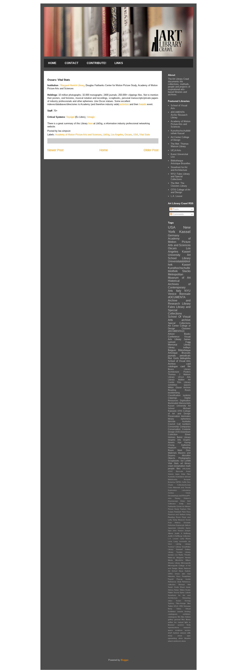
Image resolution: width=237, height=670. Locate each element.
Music (181, 568)
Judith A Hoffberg (183, 533)
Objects (171, 458)
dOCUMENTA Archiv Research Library (179, 115)
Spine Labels (185, 592)
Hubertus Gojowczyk (176, 525)
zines (183, 641)
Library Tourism (175, 552)
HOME (52, 63)
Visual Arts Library (179, 338)
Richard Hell (185, 584)
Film (179, 382)
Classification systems (179, 395)
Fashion (183, 509)
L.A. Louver (176, 196)
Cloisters (186, 328)
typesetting (172, 638)
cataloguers (172, 614)
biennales (186, 416)
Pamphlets (186, 576)
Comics (171, 493)
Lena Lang (173, 541)
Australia (171, 477)
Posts (175, 209)
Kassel (185, 232)
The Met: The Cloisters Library (179, 184)
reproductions (173, 627)
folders (188, 617)
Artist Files (186, 474)
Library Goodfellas (183, 547)
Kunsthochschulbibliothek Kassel (180, 132)
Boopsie (187, 479)
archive (186, 319)
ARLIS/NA (186, 469)
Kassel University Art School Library (179, 255)
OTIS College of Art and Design (180, 191)
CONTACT (71, 63)
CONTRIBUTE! (96, 63)
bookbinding (174, 393)
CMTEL (178, 482)
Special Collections (179, 323)
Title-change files (183, 603)
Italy (178, 290)
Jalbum (188, 525)
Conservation (174, 429)
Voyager (70, 117)
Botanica (171, 482)
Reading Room (179, 390)
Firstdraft (177, 512)
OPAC (170, 574)
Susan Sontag (183, 601)
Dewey (177, 498)
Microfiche (179, 560)
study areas (175, 636)
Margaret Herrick (183, 558)
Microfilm (186, 455)
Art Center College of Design (180, 138)
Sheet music (185, 587)
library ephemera (179, 419)
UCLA (176, 606)
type (189, 636)
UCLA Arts (176, 150)
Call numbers (184, 424)
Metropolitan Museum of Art (179, 276)
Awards (143, 104)
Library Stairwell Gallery (179, 549)
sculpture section (183, 630)
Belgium (172, 350)
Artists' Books (179, 334)
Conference (173, 336)
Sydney (171, 603)
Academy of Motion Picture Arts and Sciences (78, 134)
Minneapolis (186, 563)
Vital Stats (144, 134)
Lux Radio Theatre (183, 555)
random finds (184, 625)
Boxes (171, 369)
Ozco (178, 576)
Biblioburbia (172, 479)
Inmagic (91, 117)
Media (170, 560)
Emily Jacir (185, 504)
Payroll (170, 579)
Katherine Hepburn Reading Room (179, 447)
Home (103, 150)
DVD (177, 432)
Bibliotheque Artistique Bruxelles (180, 162)
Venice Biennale (179, 293)
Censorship (173, 426)
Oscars (128, 134)
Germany (173, 235)
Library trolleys (179, 347)
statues (183, 633)
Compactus (185, 426)
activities (124, 104)
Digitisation (185, 400)
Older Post (151, 150)
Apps (177, 474)
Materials (172, 453)
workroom (177, 641)
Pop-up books (184, 579)
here (90, 123)
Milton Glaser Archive (179, 387)
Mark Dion (184, 450)
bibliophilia (185, 358)
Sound (176, 592)
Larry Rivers (185, 539)
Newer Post (55, 150)
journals (172, 355)
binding (188, 611)
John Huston (178, 531)
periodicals (185, 355)
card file (185, 366)
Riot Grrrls (173, 358)
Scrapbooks (173, 461)
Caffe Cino (186, 482)
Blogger (124, 660)
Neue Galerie (185, 571)
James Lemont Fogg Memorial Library (179, 342)
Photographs (184, 458)
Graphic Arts (174, 440)
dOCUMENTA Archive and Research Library (179, 300)
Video (178, 609)
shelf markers (173, 633)
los (175, 622)
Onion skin (180, 574)
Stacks (186, 271)
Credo (188, 493)
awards (180, 611)
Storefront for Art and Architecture (179, 168)
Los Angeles (117, 134)
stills (189, 633)
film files (181, 617)
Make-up (171, 558)
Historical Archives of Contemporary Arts (179, 285)
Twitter (170, 606)
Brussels (186, 353)
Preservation (174, 416)
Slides (182, 590)
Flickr (184, 512)
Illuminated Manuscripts (179, 403)
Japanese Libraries (176, 528)
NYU (187, 290)
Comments (178, 214)
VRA (181, 606)
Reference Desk (174, 582)
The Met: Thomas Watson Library (180, 145)
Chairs (170, 485)
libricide (171, 421)
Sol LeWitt (185, 461)
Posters (187, 372)
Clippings (172, 398)
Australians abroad (183, 477)
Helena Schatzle (183, 523)
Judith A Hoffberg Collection (179, 536)
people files (174, 468)
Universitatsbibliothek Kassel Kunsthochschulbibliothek (179, 266)
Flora (189, 512)
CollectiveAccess (184, 485)
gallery (170, 619)
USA (135, 134)
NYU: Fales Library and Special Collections (180, 177)
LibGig (106, 134)
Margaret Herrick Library (72, 85)
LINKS (119, 63)
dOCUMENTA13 (176, 331)
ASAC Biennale (175, 471)
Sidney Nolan (173, 590)
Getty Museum (179, 520)
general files (179, 619)
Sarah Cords (173, 587)
